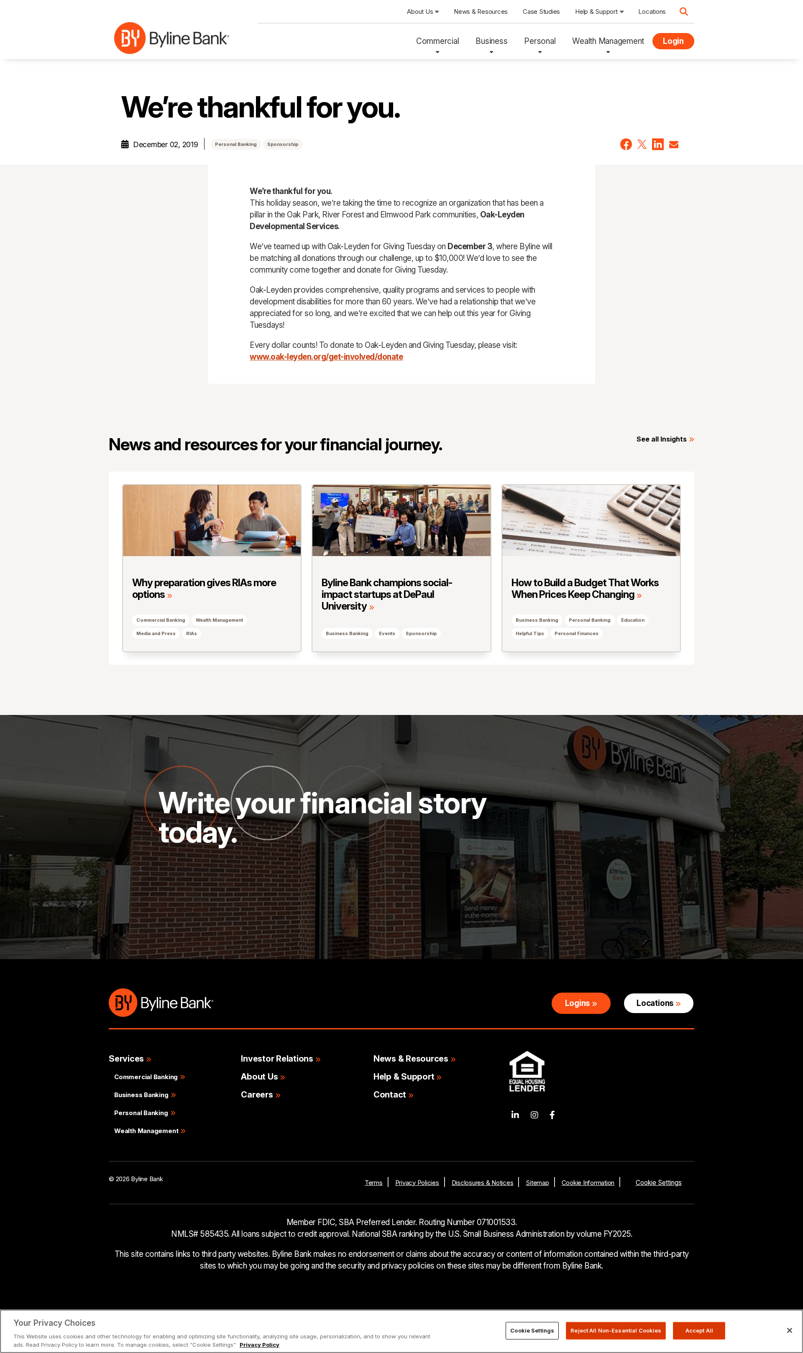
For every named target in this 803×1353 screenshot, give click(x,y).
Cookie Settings (659, 1183)
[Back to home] (171, 41)
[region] (401, 1331)
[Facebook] (552, 1115)
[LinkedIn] (515, 1115)
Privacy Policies (417, 1183)
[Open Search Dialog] (683, 11)
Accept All (699, 1330)
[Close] (789, 1330)
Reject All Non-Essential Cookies (615, 1330)
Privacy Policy (259, 1344)
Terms (374, 1183)
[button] (626, 144)
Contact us (192, 898)
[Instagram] (534, 1115)
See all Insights (662, 439)
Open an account (285, 898)
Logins (577, 1003)
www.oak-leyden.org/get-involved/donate (326, 357)
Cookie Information (588, 1183)
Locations (655, 1003)
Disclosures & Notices (483, 1183)
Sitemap (537, 1183)
